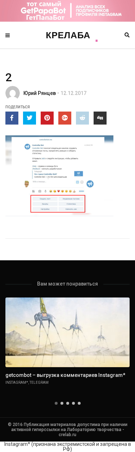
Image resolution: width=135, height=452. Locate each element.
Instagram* (16, 382)
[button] (56, 403)
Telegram (39, 382)
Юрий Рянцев (39, 93)
